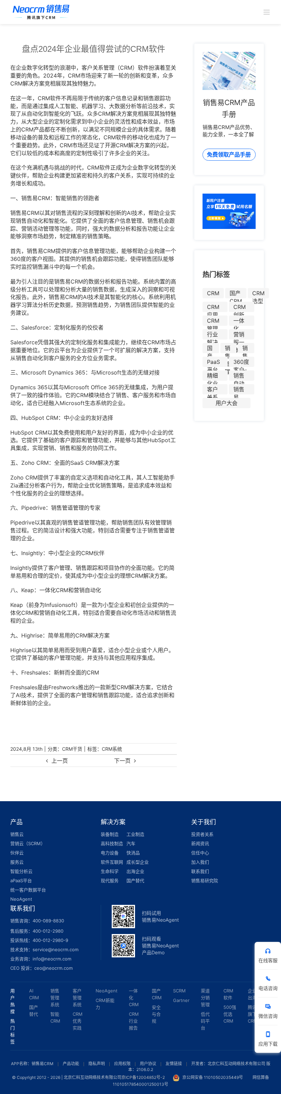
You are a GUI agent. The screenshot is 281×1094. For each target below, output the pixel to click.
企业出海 (252, 994)
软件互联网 (112, 862)
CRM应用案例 (213, 307)
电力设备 (110, 852)
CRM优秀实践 (78, 1020)
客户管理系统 (77, 997)
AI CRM (34, 994)
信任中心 (200, 852)
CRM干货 (72, 749)
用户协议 (148, 1063)
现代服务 (110, 880)
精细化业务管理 (212, 376)
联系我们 (200, 871)
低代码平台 (205, 1020)
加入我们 (200, 862)
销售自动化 (238, 376)
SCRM (179, 990)
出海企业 (135, 871)
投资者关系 (202, 834)
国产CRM (236, 294)
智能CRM (55, 1017)
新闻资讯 (200, 843)
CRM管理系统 (213, 321)
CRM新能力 (105, 1004)
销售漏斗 (245, 349)
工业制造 (135, 834)
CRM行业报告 (134, 1020)
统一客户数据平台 (28, 890)
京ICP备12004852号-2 (143, 1077)
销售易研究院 (204, 880)
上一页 (59, 760)
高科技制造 (112, 843)
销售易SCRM (241, 390)
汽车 (130, 843)
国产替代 (209, 349)
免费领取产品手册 (229, 154)
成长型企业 (137, 862)
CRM (213, 293)
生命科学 (110, 871)
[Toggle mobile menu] (267, 12)
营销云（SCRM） (27, 843)
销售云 (17, 834)
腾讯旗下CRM (253, 1014)
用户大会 (226, 403)
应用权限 (122, 1063)
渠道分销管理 (205, 997)
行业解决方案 (212, 335)
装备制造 (110, 834)
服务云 (17, 862)
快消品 (133, 852)
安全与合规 (156, 1014)
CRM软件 (228, 994)
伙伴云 (17, 852)
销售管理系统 (54, 997)
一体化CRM (239, 321)
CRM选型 (258, 294)
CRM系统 (112, 749)
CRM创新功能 (239, 307)
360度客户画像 (241, 362)
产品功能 (71, 1063)
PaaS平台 (213, 362)
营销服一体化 (238, 335)
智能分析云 (21, 871)
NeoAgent (21, 899)
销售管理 (227, 349)
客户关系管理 (212, 390)
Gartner (181, 1000)
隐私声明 (96, 1063)
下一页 (122, 760)
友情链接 (174, 1063)
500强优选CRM (229, 1014)
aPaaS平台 (21, 880)
